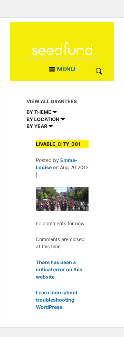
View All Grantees (52, 101)
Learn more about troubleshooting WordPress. (57, 300)
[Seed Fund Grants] (62, 53)
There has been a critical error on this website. (59, 269)
